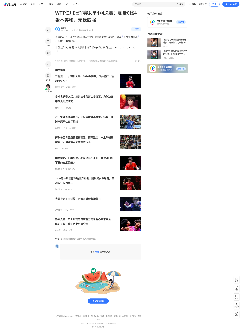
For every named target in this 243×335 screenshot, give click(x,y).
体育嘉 (57, 128)
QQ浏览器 (125, 316)
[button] (181, 22)
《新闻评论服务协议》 (89, 239)
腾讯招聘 (109, 316)
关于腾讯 (59, 316)
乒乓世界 (58, 210)
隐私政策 (86, 316)
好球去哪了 (59, 87)
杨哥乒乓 (58, 108)
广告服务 (101, 316)
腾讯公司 (95, 327)
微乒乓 (57, 148)
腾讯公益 (117, 316)
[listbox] (98, 150)
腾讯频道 (133, 316)
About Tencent (68, 316)
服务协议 (78, 316)
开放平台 (94, 316)
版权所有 (101, 327)
